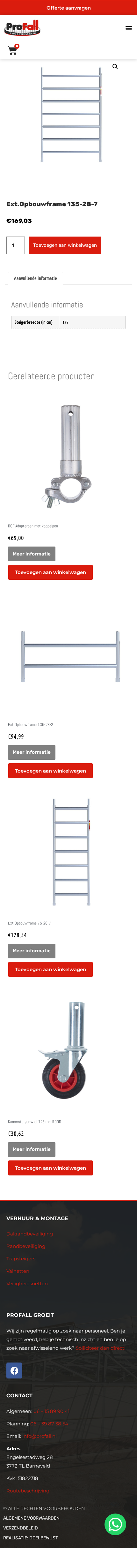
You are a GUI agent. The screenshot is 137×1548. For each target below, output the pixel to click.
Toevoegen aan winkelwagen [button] (50, 572)
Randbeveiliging (25, 1246)
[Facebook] (14, 1370)
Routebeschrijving (27, 1491)
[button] (128, 27)
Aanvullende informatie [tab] (35, 278)
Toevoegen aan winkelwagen (65, 245)
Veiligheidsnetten (27, 1283)
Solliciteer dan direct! (101, 1348)
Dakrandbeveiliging (29, 1234)
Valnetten (17, 1271)
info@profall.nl (39, 1436)
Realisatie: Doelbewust (30, 1538)
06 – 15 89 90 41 (50, 1411)
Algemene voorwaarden (31, 1518)
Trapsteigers (20, 1259)
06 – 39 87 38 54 (49, 1424)
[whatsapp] (114, 1524)
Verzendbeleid (20, 1528)
